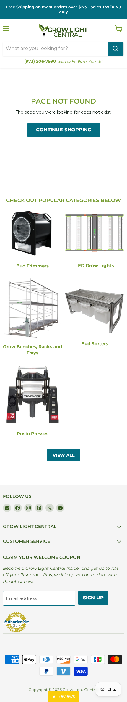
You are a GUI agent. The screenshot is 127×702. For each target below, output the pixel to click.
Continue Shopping (63, 130)
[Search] (115, 49)
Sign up (93, 598)
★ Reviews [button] (63, 696)
